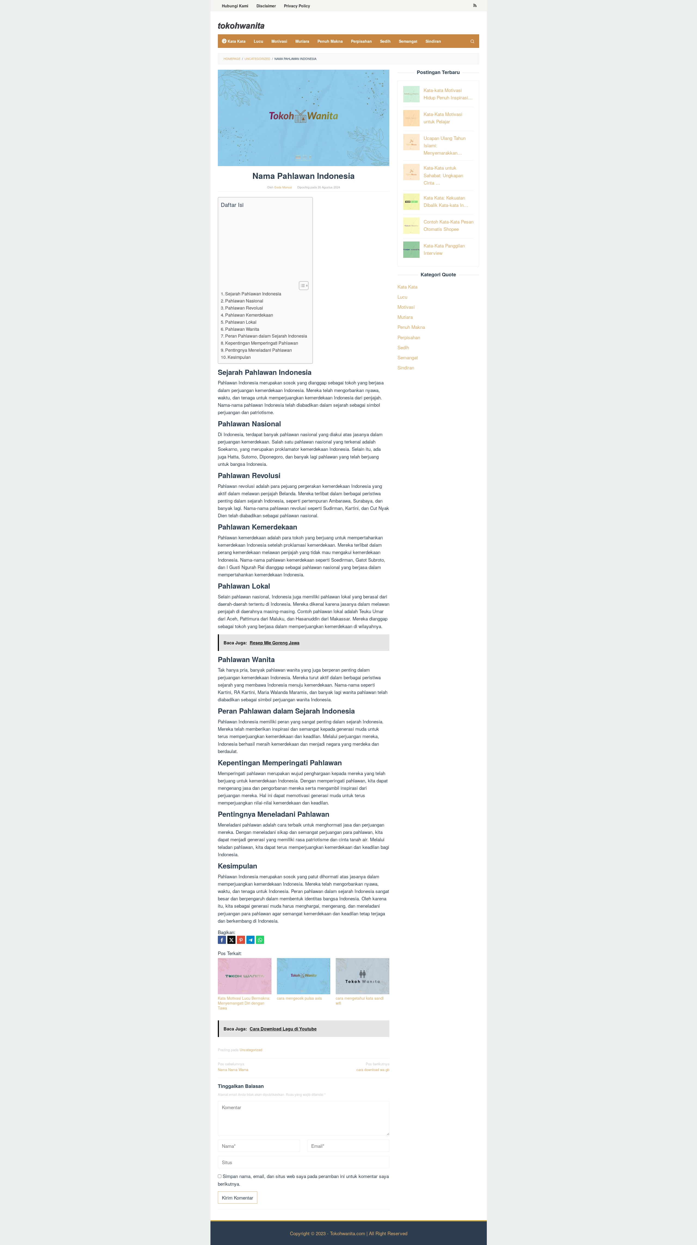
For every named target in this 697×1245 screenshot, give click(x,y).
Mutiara (405, 316)
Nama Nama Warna (233, 1066)
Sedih (403, 347)
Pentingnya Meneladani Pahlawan (258, 350)
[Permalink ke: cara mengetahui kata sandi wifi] (362, 976)
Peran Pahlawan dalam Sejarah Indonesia (266, 335)
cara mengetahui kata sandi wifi (360, 1000)
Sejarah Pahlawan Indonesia (253, 293)
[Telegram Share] (250, 940)
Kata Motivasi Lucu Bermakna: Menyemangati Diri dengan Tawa (244, 1003)
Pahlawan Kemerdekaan (249, 314)
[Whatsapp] (260, 940)
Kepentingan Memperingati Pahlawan (261, 342)
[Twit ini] (231, 940)
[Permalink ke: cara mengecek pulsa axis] (304, 976)
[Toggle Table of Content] (301, 285)
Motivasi (406, 306)
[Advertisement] (264, 245)
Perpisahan (409, 337)
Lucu (402, 296)
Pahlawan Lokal (240, 322)
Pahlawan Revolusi (244, 307)
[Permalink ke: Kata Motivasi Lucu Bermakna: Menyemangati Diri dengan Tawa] (244, 976)
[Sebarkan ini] (222, 940)
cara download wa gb (372, 1066)
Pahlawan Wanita (242, 329)
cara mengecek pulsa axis (299, 998)
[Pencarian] (472, 41)
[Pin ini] (241, 940)
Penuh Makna (411, 326)
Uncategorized (251, 1049)
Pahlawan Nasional (244, 300)
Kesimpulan (239, 357)
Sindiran (406, 367)
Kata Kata (407, 286)
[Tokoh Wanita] (241, 24)
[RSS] (475, 5)
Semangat (408, 357)
